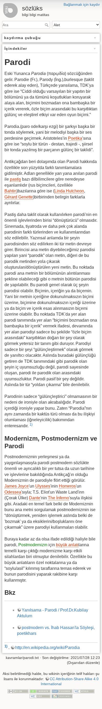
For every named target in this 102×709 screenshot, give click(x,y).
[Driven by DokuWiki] (62, 696)
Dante (34, 498)
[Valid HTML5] (83, 691)
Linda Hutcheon (69, 191)
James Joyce (16, 486)
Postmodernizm (32, 545)
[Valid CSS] (40, 696)
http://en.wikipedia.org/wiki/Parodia (47, 647)
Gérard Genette (18, 197)
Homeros (67, 486)
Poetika (75, 138)
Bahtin (10, 191)
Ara (47, 25)
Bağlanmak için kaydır (82, 4)
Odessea (12, 492)
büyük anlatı (67, 545)
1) (31, 424)
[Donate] (40, 691)
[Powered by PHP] (62, 691)
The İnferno (58, 498)
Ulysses (42, 486)
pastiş (15, 179)
